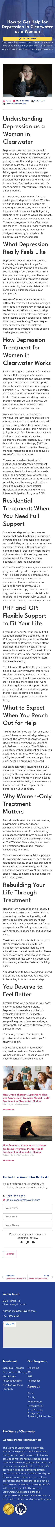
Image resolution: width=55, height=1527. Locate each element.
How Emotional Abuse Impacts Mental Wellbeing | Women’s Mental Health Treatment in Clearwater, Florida (24, 1148)
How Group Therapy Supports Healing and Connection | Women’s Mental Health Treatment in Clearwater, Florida (26, 1098)
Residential (34, 1380)
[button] (48, 115)
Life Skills (8, 1389)
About (31, 1393)
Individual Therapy (13, 1367)
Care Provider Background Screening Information (40, 1413)
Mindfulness (9, 1376)
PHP (30, 1376)
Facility (31, 1397)
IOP (29, 1372)
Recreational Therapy (15, 1372)
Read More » (8, 1109)
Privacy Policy (35, 1405)
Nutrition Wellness (13, 1384)
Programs (33, 1367)
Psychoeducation (12, 1380)
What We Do (35, 1401)
